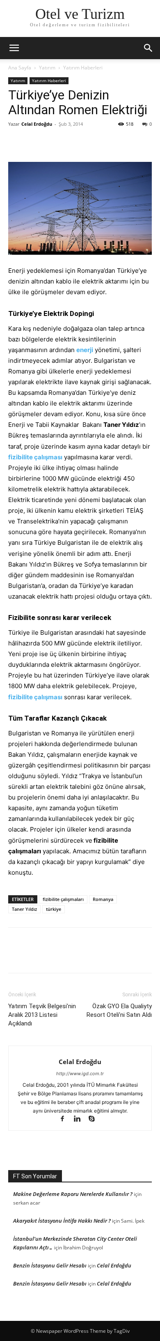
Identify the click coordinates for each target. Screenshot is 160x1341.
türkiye (53, 909)
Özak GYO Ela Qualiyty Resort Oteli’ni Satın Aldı (119, 1010)
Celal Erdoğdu (36, 124)
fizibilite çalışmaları (63, 899)
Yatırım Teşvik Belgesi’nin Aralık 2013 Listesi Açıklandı (42, 1014)
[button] (148, 48)
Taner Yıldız (24, 909)
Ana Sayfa (19, 67)
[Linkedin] (80, 1119)
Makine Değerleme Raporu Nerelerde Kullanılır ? (73, 1194)
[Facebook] (16, 142)
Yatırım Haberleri (83, 67)
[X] (35, 142)
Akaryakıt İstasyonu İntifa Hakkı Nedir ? (62, 1220)
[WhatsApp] (73, 142)
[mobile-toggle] (14, 48)
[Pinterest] (54, 142)
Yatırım (47, 67)
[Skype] (95, 1119)
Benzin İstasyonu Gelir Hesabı (50, 1265)
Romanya (103, 899)
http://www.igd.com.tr (80, 1073)
